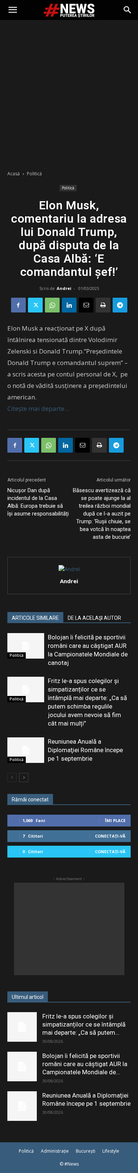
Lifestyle (110, 1151)
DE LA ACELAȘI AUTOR (94, 618)
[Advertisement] (69, 93)
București (85, 1151)
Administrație (55, 1151)
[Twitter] (35, 305)
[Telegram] (120, 305)
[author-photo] (69, 569)
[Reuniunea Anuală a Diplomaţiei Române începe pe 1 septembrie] (25, 750)
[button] (12, 10)
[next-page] (23, 777)
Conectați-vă (110, 836)
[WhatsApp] (52, 305)
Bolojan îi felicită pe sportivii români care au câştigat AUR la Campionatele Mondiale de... (84, 1064)
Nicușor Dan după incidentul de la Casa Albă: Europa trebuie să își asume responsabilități (38, 502)
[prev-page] (12, 777)
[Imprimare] (103, 305)
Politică (34, 173)
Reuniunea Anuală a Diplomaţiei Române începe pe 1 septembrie (85, 750)
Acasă (13, 173)
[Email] (86, 305)
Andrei (64, 288)
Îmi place (115, 820)
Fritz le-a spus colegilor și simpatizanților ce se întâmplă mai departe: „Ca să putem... (83, 1024)
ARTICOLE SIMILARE (35, 618)
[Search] (127, 10)
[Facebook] (18, 305)
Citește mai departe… (38, 408)
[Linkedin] (69, 305)
